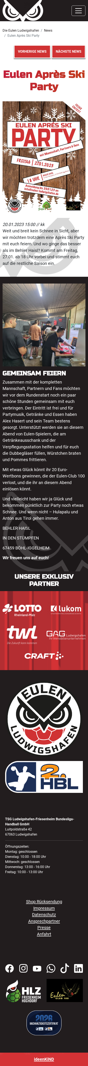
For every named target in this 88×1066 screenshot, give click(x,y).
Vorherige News (32, 51)
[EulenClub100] (65, 990)
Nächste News (68, 51)
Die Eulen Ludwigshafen (21, 30)
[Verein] (23, 990)
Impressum (44, 908)
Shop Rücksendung (44, 901)
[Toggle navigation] (78, 11)
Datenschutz (44, 914)
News (48, 30)
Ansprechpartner (44, 921)
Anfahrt (44, 934)
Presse (44, 927)
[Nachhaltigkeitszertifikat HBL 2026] (44, 1022)
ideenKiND (44, 1059)
